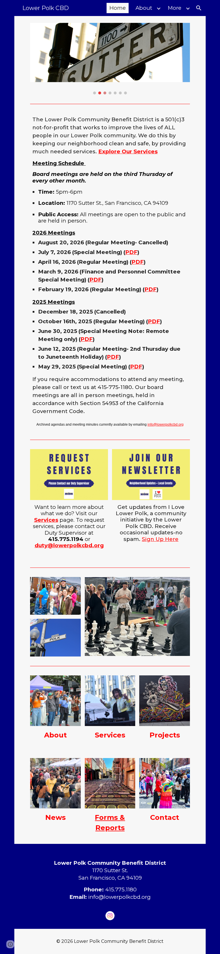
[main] (110, 271)
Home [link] (117, 8)
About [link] (143, 8)
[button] (199, 8)
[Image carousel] (110, 58)
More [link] (174, 8)
